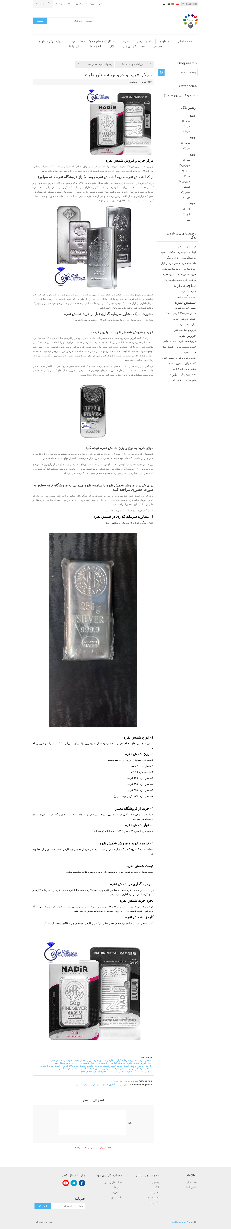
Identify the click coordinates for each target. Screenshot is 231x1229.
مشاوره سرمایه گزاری (184, 369)
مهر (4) (186, 219)
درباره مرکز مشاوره (51, 41)
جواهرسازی (190, 268)
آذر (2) (186, 209)
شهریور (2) (184, 165)
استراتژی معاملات (187, 246)
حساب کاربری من (134, 46)
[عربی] (164, 3)
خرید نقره (169, 274)
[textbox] (181, 72)
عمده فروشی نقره (184, 318)
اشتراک (43, 1206)
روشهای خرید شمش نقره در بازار (179, 280)
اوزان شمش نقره (187, 252)
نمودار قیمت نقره (116, 1071)
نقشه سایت (191, 1182)
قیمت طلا (168, 346)
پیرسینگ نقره (188, 257)
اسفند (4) (185, 186)
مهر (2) (186, 159)
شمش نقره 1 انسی (68, 1068)
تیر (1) (186, 126)
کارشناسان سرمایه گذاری (109, 320)
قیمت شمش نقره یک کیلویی (101, 1065)
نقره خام (177, 380)
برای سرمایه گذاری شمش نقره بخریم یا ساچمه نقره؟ (102, 1084)
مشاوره (164, 41)
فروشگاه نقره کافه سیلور (58, 177)
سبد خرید (117, 1192)
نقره (126, 41)
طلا (168, 313)
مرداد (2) (185, 120)
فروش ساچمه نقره (184, 330)
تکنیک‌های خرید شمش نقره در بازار (178, 263)
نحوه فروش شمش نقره (139, 1063)
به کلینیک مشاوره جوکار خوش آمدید (93, 41)
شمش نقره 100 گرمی (115, 1068)
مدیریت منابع (175, 363)
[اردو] (168, 3)
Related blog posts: (140, 1084)
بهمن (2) (185, 143)
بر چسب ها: (146, 1057)
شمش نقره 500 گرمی (184, 313)
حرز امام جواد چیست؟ (133, 64)
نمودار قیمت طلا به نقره (139, 1071)
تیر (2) (186, 176)
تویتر (74, 1183)
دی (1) (186, 197)
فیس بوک (82, 1183)
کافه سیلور (190, 363)
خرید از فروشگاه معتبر (64, 1063)
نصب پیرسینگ (188, 374)
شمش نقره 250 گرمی (140, 1068)
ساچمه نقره (185, 285)
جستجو (40, 21)
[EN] (173, 3)
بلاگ (112, 46)
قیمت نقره (190, 352)
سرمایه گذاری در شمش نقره (110, 1063)
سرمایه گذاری (189, 291)
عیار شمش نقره (188, 324)
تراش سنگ (172, 257)
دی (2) (186, 148)
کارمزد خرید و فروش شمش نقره (179, 357)
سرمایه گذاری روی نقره (126, 1081)
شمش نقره (185, 302)
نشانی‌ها (118, 1187)
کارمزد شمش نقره (103, 1060)
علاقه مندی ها (115, 1197)
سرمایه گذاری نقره (186, 296)
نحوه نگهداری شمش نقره (93, 1071)
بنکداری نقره (168, 252)
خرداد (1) (185, 131)
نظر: (130, 1122)
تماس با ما (75, 46)
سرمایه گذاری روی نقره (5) (179, 95)
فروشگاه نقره (187, 341)
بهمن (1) (185, 192)
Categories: (145, 1081)
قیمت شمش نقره (186, 346)
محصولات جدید (152, 1197)
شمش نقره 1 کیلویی (185, 307)
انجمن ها (95, 46)
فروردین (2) (184, 181)
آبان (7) (186, 214)
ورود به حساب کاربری (84, 4)
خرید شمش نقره (187, 274)
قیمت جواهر (170, 341)
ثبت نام (102, 4)
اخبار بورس (144, 41)
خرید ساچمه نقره (171, 268)
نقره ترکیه (191, 380)
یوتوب (65, 1183)
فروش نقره (187, 335)
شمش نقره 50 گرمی (91, 1068)
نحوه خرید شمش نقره (61, 1060)
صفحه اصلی (185, 41)
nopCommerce (179, 1222)
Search (161, 72)
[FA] (177, 3)
